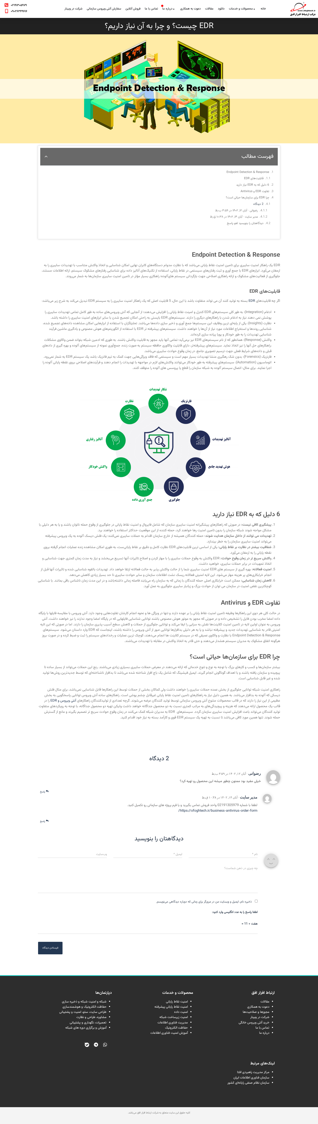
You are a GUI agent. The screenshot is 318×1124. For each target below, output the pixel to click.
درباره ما (264, 1033)
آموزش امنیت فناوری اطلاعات (169, 1033)
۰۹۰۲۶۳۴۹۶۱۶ (19, 11)
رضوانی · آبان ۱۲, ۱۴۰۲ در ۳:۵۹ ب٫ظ (236, 210)
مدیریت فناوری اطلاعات (172, 1022)
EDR (251, 301)
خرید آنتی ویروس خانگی (254, 1022)
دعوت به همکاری (258, 1006)
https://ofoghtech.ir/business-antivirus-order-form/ (217, 811)
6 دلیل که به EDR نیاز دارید (252, 185)
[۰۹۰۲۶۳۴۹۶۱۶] (6, 11)
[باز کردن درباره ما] (174, 9)
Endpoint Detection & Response (247, 172)
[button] (46, 156)
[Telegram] (96, 1044)
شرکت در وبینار (259, 1017)
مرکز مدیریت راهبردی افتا (253, 1072)
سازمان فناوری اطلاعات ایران (251, 1077)
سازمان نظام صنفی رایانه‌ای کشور (248, 1082)
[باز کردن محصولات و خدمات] (254, 9)
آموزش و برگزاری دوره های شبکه (85, 1027)
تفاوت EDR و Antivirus (255, 191)
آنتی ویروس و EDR (63, 700)
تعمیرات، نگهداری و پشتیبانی (88, 1022)
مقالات (264, 1001)
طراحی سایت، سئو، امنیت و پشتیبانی (82, 1012)
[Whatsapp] (105, 1044)
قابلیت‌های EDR (253, 178)
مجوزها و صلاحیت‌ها (256, 1012)
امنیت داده (181, 1012)
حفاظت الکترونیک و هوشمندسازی (84, 1006)
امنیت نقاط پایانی (177, 1001)
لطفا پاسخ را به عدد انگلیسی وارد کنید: (235, 912)
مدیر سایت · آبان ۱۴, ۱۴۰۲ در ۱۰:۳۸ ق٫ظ (234, 217)
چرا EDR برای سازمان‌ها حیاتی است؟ (247, 197)
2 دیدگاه (258, 204)
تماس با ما (262, 1027)
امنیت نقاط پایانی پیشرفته (171, 1006)
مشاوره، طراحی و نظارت (91, 1017)
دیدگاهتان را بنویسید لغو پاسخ (245, 223)
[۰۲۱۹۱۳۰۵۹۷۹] (6, 5)
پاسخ (43, 792)
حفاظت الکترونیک (176, 1027)
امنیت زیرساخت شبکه (173, 1017)
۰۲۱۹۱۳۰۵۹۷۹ (19, 5)
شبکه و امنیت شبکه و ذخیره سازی (84, 1001)
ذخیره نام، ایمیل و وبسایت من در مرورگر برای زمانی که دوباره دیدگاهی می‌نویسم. (204, 902)
